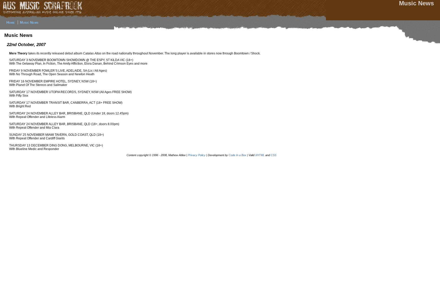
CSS (273, 155)
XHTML (260, 155)
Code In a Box (237, 155)
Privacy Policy (196, 155)
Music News (29, 22)
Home (10, 22)
